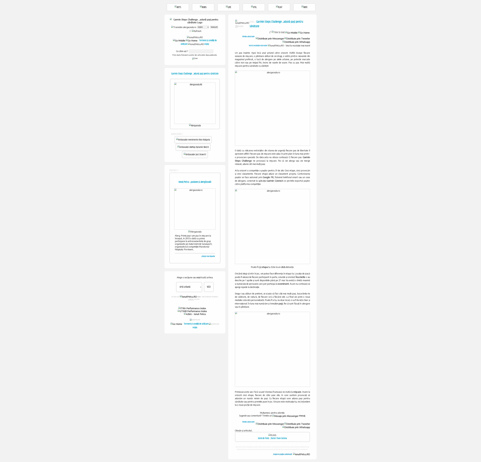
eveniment (283, 283)
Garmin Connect (275, 180)
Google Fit (268, 177)
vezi (198, 277)
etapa (265, 267)
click (283, 267)
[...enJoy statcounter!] (190, 299)
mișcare (297, 391)
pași (281, 303)
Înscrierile (300, 277)
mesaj (301, 415)
